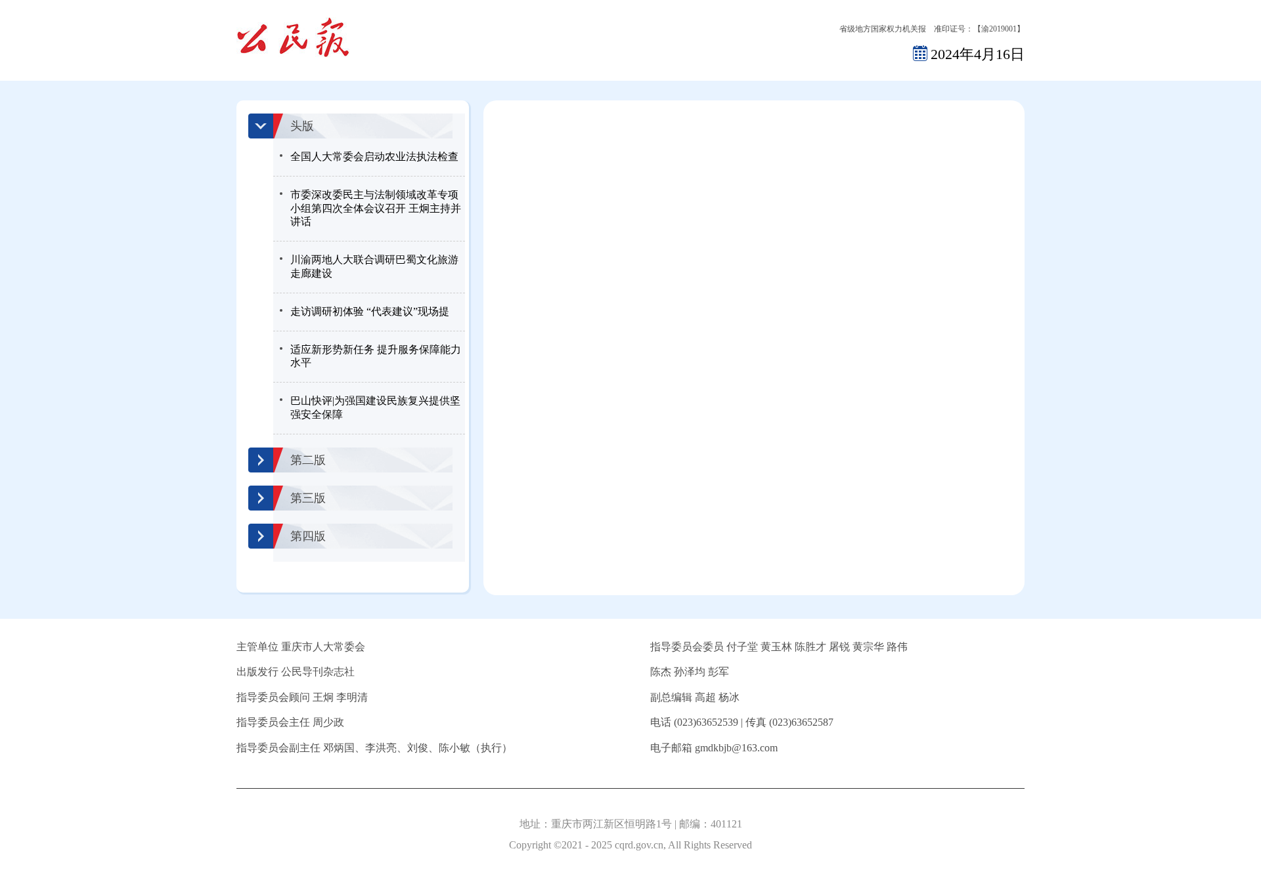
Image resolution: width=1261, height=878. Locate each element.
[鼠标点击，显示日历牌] (920, 53)
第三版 (308, 498)
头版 (302, 126)
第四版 (308, 536)
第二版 (308, 460)
